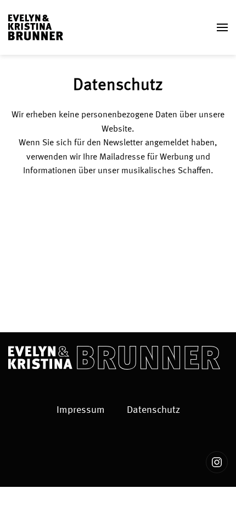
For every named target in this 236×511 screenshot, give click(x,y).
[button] (222, 27)
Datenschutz (153, 410)
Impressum (81, 410)
